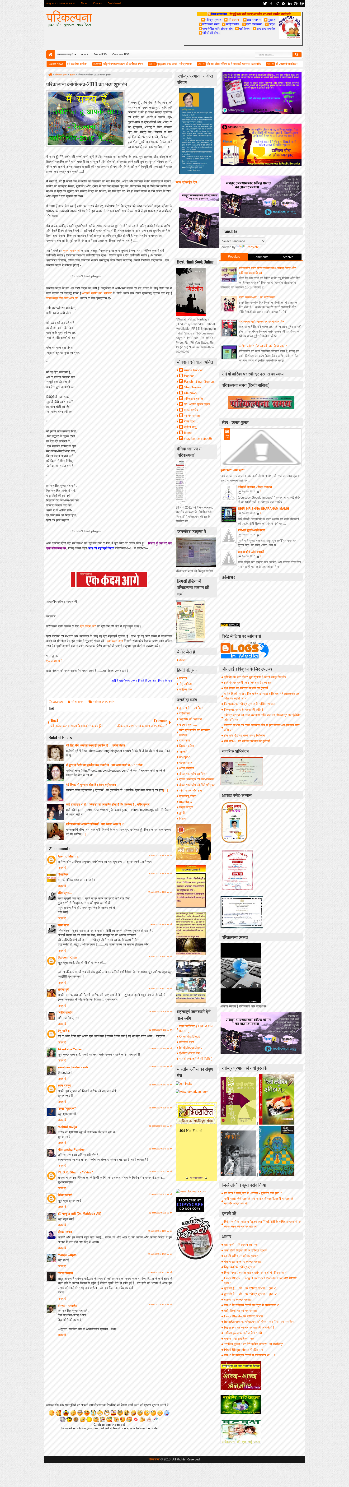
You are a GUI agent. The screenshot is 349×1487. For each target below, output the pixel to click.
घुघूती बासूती (186, 807)
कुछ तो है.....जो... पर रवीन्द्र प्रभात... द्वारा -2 (250, 1294)
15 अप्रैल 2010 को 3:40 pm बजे (160, 1048)
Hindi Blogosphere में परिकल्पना (244, 1350)
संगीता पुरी (63, 989)
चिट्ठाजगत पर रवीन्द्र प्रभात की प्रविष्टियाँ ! (249, 1327)
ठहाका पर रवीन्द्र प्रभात (237, 1299)
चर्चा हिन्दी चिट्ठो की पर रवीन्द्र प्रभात (245, 1250)
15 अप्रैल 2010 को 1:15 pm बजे (160, 1012)
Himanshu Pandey (71, 1149)
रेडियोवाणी (184, 713)
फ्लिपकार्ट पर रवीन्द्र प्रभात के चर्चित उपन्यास (249, 704)
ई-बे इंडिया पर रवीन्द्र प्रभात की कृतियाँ (246, 688)
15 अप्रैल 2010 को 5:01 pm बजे (160, 1085)
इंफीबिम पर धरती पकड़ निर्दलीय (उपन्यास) (247, 682)
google (277, 3)
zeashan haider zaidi (73, 1067)
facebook (271, 3)
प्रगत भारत (185, 762)
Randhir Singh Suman (199, 381)
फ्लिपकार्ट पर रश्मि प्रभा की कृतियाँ (243, 709)
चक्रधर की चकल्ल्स (190, 719)
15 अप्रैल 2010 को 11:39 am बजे (160, 924)
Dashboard (114, 3)
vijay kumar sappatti (198, 438)
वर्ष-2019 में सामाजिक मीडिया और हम (258, 63)
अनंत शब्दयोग (186, 768)
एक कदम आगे (88, 626)
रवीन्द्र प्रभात (77, 701)
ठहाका (182, 660)
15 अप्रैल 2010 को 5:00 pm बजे (160, 1066)
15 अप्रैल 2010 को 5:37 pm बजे (160, 1126)
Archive (288, 257)
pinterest (302, 3)
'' (97, 293)
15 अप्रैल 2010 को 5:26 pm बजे (160, 1108)
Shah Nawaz (192, 387)
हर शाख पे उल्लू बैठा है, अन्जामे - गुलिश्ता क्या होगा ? (253, 1193)
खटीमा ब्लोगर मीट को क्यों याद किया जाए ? (263, 346)
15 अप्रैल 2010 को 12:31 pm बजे (160, 989)
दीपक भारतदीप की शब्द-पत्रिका (196, 779)
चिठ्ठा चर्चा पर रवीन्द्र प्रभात (239, 1267)
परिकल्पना (231, 20)
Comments (261, 257)
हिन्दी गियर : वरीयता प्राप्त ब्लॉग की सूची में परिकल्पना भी (255, 1272)
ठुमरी (182, 813)
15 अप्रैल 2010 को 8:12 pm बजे (160, 1194)
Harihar (189, 376)
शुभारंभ (111, 701)
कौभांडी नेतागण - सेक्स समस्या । (256, 487)
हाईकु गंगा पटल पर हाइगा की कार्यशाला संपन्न (88, 63)
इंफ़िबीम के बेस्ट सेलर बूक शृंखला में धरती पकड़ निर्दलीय (255, 677)
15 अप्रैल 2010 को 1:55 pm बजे (160, 1030)
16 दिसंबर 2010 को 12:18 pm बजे (160, 1305)
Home (50, 54)
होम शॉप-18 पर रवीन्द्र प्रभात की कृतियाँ (247, 741)
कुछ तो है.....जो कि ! (191, 708)
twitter (265, 3)
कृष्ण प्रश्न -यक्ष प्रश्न (232, 470)
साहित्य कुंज (185, 689)
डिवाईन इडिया (186, 746)
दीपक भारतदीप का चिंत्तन (193, 774)
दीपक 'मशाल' (65, 1232)
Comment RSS (120, 54)
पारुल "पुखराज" (67, 1108)
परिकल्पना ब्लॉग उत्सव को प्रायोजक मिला (262, 321)
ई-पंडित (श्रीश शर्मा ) (190, 1053)
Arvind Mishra (68, 856)
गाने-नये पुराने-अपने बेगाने (251, 530)
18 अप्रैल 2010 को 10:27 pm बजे (160, 1254)
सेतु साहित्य (185, 684)
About (84, 3)
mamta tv (185, 801)
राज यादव (184, 740)
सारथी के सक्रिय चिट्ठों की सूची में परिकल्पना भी (251, 1305)
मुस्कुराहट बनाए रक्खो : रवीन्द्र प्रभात (140, 63)
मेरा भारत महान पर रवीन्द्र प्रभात (242, 1261)
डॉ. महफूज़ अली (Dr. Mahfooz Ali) (79, 1213)
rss (283, 3)
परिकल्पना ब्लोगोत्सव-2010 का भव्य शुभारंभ (86, 84)
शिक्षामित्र (63, 874)
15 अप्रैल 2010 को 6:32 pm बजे (160, 1172)
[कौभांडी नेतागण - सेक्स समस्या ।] (229, 493)
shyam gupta (67, 1305)
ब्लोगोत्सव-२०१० (100, 701)
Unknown (190, 393)
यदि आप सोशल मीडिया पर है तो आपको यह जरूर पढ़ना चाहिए (199, 63)
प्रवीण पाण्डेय (65, 1012)
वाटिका (183, 678)
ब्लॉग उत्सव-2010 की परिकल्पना (257, 297)
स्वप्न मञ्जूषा (64, 1085)
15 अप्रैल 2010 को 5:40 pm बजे (160, 1149)
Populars (234, 256)
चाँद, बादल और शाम (190, 790)
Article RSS (100, 54)
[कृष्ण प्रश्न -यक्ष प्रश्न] (261, 447)
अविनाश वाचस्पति (193, 398)
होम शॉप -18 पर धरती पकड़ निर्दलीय (244, 735)
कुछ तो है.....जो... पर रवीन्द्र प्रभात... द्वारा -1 (250, 1288)
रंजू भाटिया (64, 1031)
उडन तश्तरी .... (188, 724)
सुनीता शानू (190, 427)
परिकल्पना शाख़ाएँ (65, 54)
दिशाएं (182, 818)
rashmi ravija (67, 1127)
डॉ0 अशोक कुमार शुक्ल (197, 404)
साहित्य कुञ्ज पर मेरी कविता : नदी (243, 1333)
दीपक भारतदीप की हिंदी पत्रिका (197, 785)
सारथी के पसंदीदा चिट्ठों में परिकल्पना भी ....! (249, 1355)
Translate (252, 247)
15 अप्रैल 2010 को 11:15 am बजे (160, 856)
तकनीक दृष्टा (186, 1042)
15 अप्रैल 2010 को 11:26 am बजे (160, 892)
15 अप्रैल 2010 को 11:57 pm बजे (160, 1231)
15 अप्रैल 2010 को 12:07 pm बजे (160, 957)
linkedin (290, 3)
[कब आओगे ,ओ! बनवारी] (229, 558)
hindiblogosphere (190, 1047)
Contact (97, 3)
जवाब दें (62, 867)
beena (188, 433)
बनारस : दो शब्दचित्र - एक (239, 1338)
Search (297, 54)
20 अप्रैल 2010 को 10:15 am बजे (160, 1272)
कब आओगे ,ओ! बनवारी (251, 552)
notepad (184, 757)
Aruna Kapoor (193, 370)
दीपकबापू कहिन (187, 796)
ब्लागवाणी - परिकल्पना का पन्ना (241, 1244)
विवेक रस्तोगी (65, 1195)
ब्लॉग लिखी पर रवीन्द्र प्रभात (240, 1310)
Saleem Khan (67, 957)
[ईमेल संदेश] (51, 708)
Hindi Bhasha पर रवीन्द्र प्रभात (243, 1316)
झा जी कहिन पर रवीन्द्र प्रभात (241, 1256)
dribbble (296, 3)
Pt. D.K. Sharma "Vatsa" (75, 1172)
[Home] (49, 74)
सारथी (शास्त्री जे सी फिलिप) (195, 1059)
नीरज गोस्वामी (65, 1273)
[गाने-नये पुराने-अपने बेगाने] (229, 536)
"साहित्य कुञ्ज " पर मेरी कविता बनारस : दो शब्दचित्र (253, 1344)
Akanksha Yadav (70, 1049)
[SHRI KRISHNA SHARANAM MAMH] (229, 514)
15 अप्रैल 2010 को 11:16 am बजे (160, 874)
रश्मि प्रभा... (65, 893)
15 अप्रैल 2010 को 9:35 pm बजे (160, 1213)
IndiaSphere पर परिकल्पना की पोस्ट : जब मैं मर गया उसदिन (258, 1322)
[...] (73, 755)
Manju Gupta (67, 1255)
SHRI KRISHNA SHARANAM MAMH (263, 508)
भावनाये (183, 751)
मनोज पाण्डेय (191, 410)
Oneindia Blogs (189, 1036)
